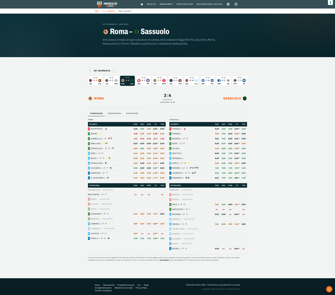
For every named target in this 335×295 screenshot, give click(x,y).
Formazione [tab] (96, 113)
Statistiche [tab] (132, 113)
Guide (146, 285)
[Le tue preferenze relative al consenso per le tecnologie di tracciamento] (330, 2)
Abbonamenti (166, 4)
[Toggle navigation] (228, 4)
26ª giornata (109, 11)
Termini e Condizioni (103, 290)
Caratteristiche (184, 4)
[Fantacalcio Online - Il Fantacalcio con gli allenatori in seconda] (107, 5)
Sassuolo (232, 98)
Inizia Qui (151, 4)
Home (97, 11)
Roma (99, 98)
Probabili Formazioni (125, 285)
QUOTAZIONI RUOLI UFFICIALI (209, 4)
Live (139, 285)
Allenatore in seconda (124, 288)
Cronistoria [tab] (114, 113)
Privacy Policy (141, 288)
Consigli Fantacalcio (103, 288)
